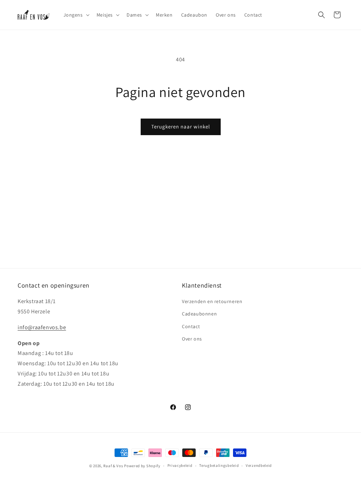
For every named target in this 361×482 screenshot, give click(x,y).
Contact (191, 326)
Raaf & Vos (113, 465)
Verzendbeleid (259, 465)
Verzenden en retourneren (212, 301)
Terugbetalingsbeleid (219, 465)
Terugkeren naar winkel (180, 126)
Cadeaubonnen (199, 314)
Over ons (192, 339)
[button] (75, 14)
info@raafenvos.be (42, 327)
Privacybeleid (179, 465)
